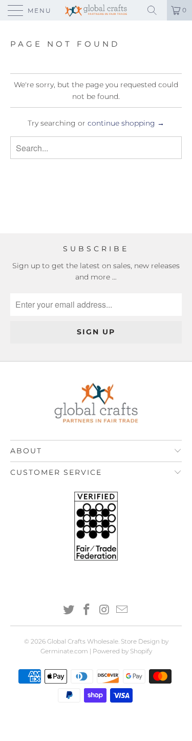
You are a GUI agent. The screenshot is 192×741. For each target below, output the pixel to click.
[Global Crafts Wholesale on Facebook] (86, 610)
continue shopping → (126, 123)
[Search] (155, 10)
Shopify (141, 651)
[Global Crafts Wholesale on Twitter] (69, 610)
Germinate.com (64, 651)
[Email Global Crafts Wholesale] (122, 610)
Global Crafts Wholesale (82, 641)
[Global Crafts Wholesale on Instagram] (104, 610)
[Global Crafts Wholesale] (96, 10)
